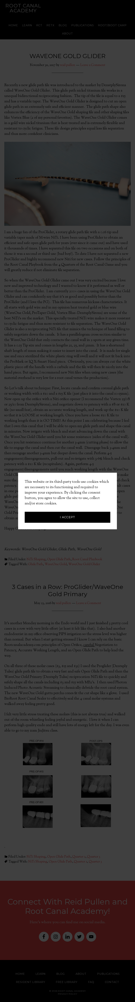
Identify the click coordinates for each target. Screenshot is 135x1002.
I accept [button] (67, 517)
